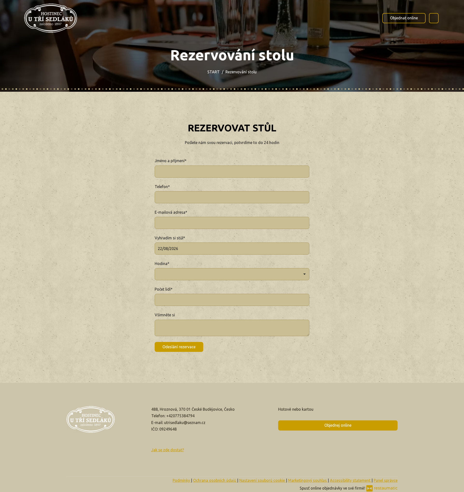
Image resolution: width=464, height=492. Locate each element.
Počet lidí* (164, 289)
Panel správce (386, 480)
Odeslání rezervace (179, 347)
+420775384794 (180, 416)
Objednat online (404, 18)
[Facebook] (29, 75)
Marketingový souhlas (308, 480)
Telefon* (162, 186)
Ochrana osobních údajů (215, 480)
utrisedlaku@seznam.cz (184, 422)
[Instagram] (55, 75)
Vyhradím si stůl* (170, 238)
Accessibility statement (350, 480)
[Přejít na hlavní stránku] (50, 18)
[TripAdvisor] (42, 75)
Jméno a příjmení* (171, 161)
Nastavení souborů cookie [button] (262, 480)
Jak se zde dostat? (167, 450)
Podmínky (182, 480)
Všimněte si (165, 315)
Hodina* (162, 263)
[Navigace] (434, 18)
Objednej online (337, 425)
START (213, 72)
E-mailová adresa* (171, 212)
